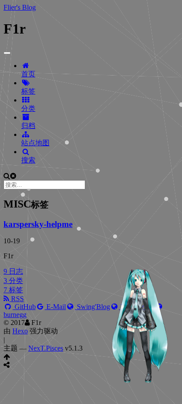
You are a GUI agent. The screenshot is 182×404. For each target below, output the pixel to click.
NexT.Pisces (45, 348)
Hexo (20, 331)
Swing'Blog (92, 306)
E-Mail (55, 306)
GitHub (24, 306)
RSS (16, 298)
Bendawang (136, 306)
